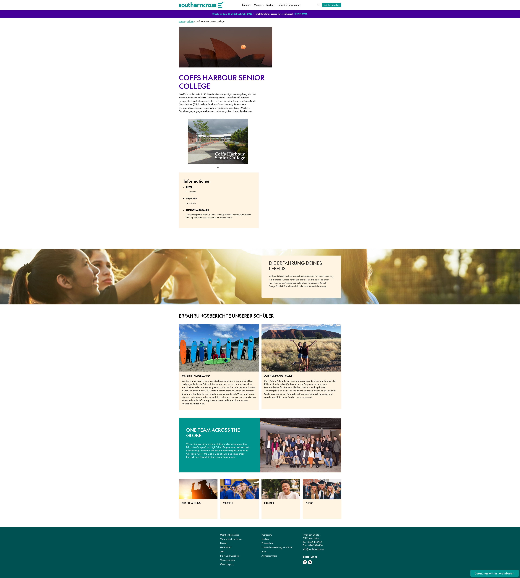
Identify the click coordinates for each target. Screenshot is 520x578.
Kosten (270, 4)
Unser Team (225, 547)
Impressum (266, 534)
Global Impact (227, 564)
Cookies (265, 538)
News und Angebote (229, 555)
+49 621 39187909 (314, 541)
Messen (258, 4)
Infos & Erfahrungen (288, 4)
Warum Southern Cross (231, 538)
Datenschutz (267, 543)
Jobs (222, 551)
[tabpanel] (218, 142)
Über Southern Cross (229, 534)
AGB (263, 551)
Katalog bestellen (332, 5)
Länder (246, 4)
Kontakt (223, 543)
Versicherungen (227, 559)
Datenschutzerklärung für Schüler (276, 547)
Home (182, 21)
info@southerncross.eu (313, 549)
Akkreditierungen (269, 555)
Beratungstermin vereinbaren (494, 573)
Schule (190, 21)
